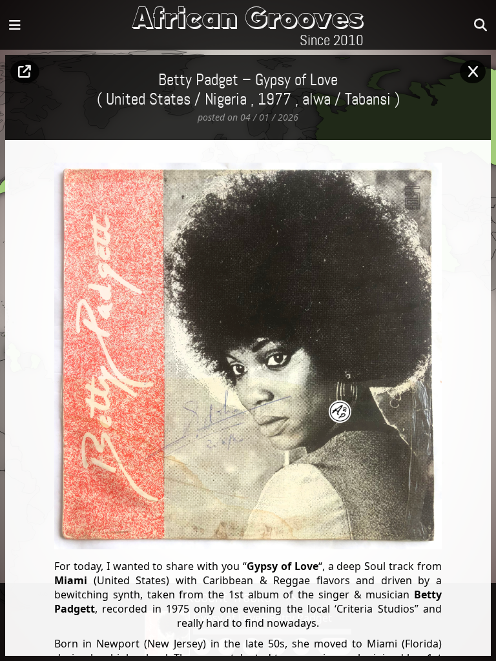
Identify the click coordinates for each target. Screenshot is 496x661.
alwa (316, 100)
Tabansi (368, 100)
